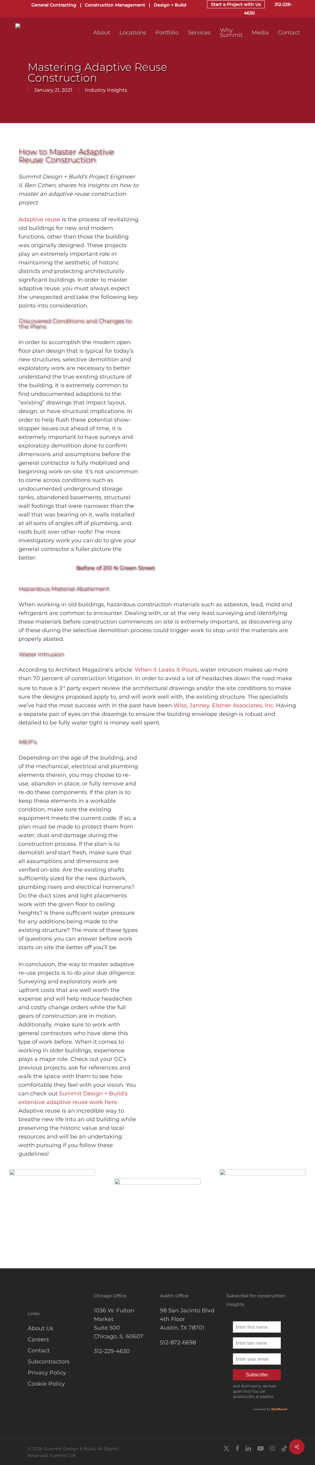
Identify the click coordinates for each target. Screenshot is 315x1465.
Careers (38, 1339)
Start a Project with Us (236, 4)
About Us (40, 1328)
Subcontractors (49, 1361)
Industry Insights (106, 90)
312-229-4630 (112, 1351)
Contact (39, 1350)
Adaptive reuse (39, 219)
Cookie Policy (46, 1383)
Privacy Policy (47, 1372)
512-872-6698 (178, 1342)
